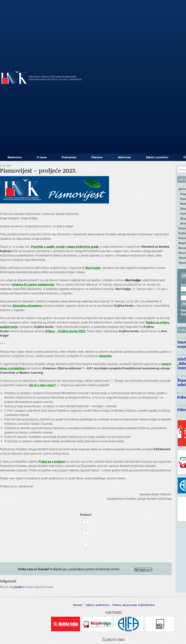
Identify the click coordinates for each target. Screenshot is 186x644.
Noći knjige (93, 268)
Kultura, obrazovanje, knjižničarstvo (133, 604)
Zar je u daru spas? (42, 385)
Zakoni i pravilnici (157, 157)
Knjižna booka (68, 331)
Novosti (77, 604)
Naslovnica (15, 157)
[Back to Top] (181, 637)
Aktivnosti (124, 157)
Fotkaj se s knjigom (52, 461)
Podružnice (69, 157)
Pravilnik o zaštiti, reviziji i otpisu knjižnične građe (65, 246)
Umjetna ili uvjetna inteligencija (33, 284)
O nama (41, 157)
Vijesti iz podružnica (97, 604)
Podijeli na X (144, 569)
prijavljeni (18, 587)
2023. (82, 331)
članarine (105, 356)
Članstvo (97, 157)
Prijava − (51, 331)
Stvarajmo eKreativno (27, 305)
